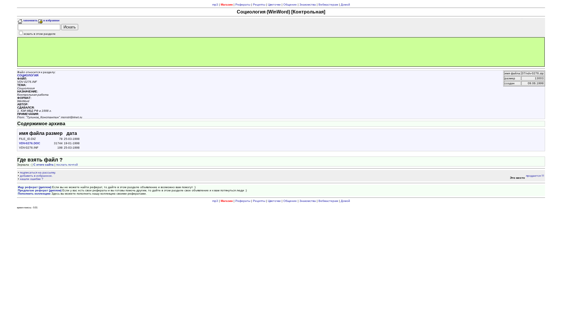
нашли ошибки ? (31, 179)
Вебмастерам (328, 4)
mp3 (215, 4)
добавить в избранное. (36, 175)
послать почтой (67, 164)
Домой (345, 4)
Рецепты (259, 4)
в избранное (50, 20)
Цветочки (274, 4)
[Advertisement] (281, 52)
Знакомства (307, 4)
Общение (290, 4)
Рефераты (242, 4)
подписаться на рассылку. (38, 172)
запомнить (29, 20)
